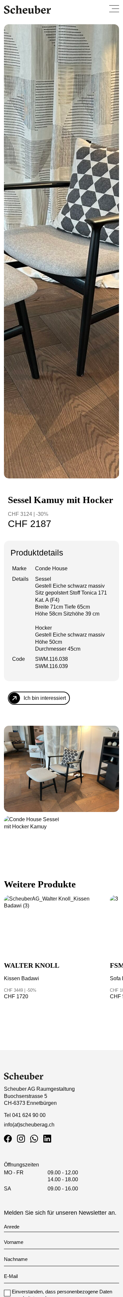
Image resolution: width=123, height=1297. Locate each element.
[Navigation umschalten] (114, 8)
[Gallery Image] (61, 769)
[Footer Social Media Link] (9, 1139)
